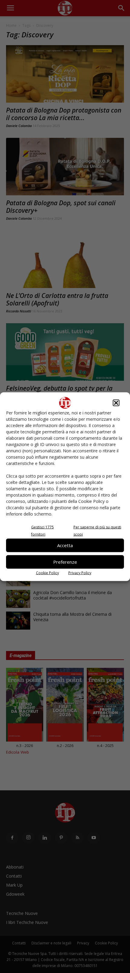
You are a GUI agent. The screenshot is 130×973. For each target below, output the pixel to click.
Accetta (65, 545)
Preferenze (65, 562)
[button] (116, 403)
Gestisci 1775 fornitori (42, 530)
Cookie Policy (47, 572)
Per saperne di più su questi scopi (97, 530)
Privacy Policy (79, 572)
